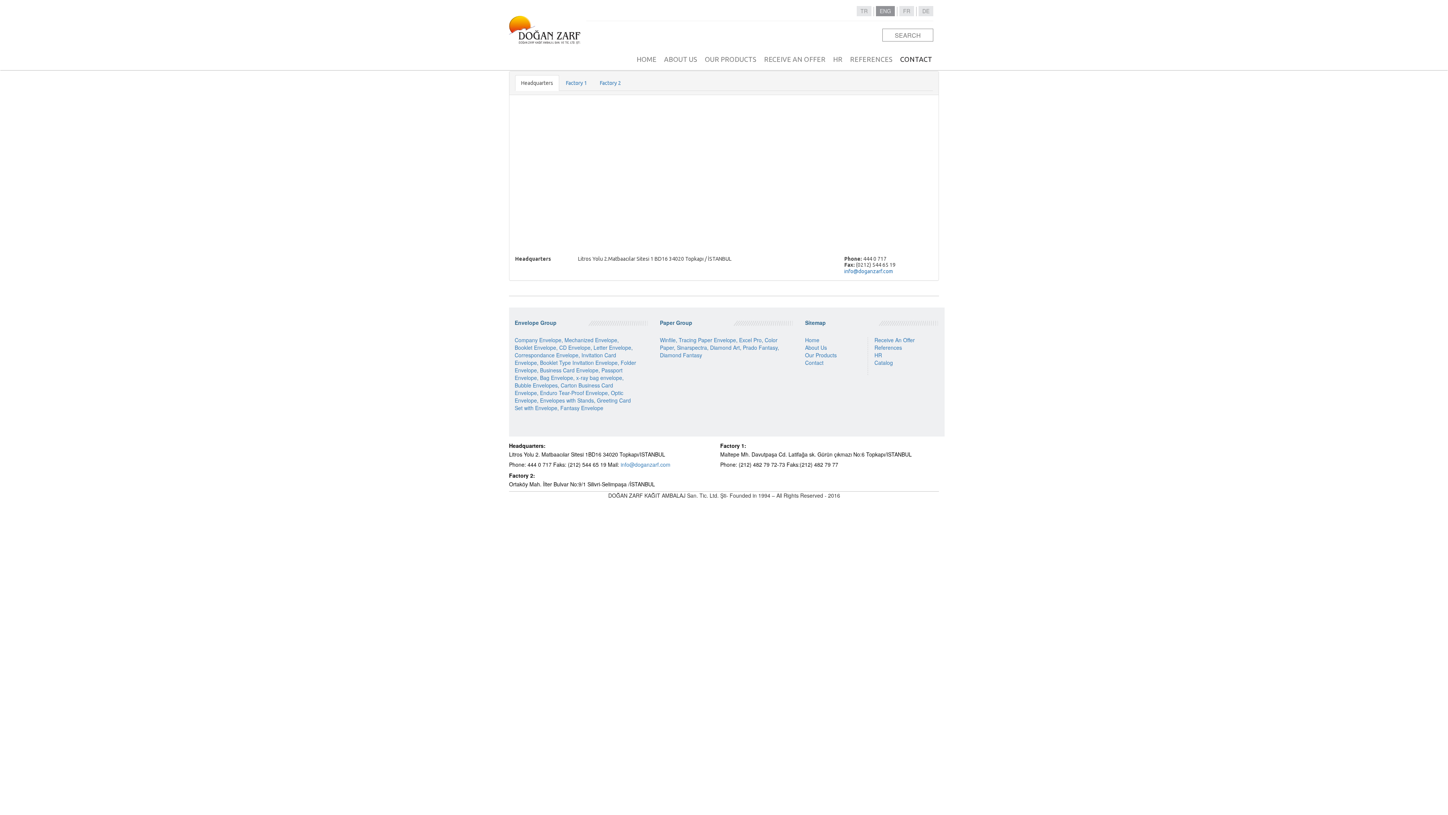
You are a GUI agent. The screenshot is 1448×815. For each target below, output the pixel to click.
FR (906, 11)
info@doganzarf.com (868, 271)
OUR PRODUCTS (730, 59)
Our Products (821, 355)
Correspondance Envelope (546, 355)
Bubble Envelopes (536, 385)
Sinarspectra (692, 347)
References (888, 347)
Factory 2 (610, 83)
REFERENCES (871, 59)
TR (864, 11)
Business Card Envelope (569, 370)
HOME (647, 59)
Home (812, 340)
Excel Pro (750, 340)
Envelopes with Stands (567, 400)
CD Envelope (575, 347)
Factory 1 (576, 83)
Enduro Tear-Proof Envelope (574, 393)
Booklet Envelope (535, 347)
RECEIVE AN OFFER (794, 59)
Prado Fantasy (760, 347)
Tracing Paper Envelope (707, 340)
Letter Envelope (612, 347)
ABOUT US (680, 59)
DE (926, 11)
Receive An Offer (894, 340)
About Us (816, 347)
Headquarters (537, 83)
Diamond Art (725, 347)
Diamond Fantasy (681, 355)
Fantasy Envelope (581, 408)
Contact (814, 362)
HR (837, 59)
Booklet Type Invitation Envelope (579, 362)
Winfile (668, 340)
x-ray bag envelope (599, 377)
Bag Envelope (556, 377)
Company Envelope (538, 340)
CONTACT (916, 59)
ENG (885, 11)
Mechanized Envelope (590, 340)
